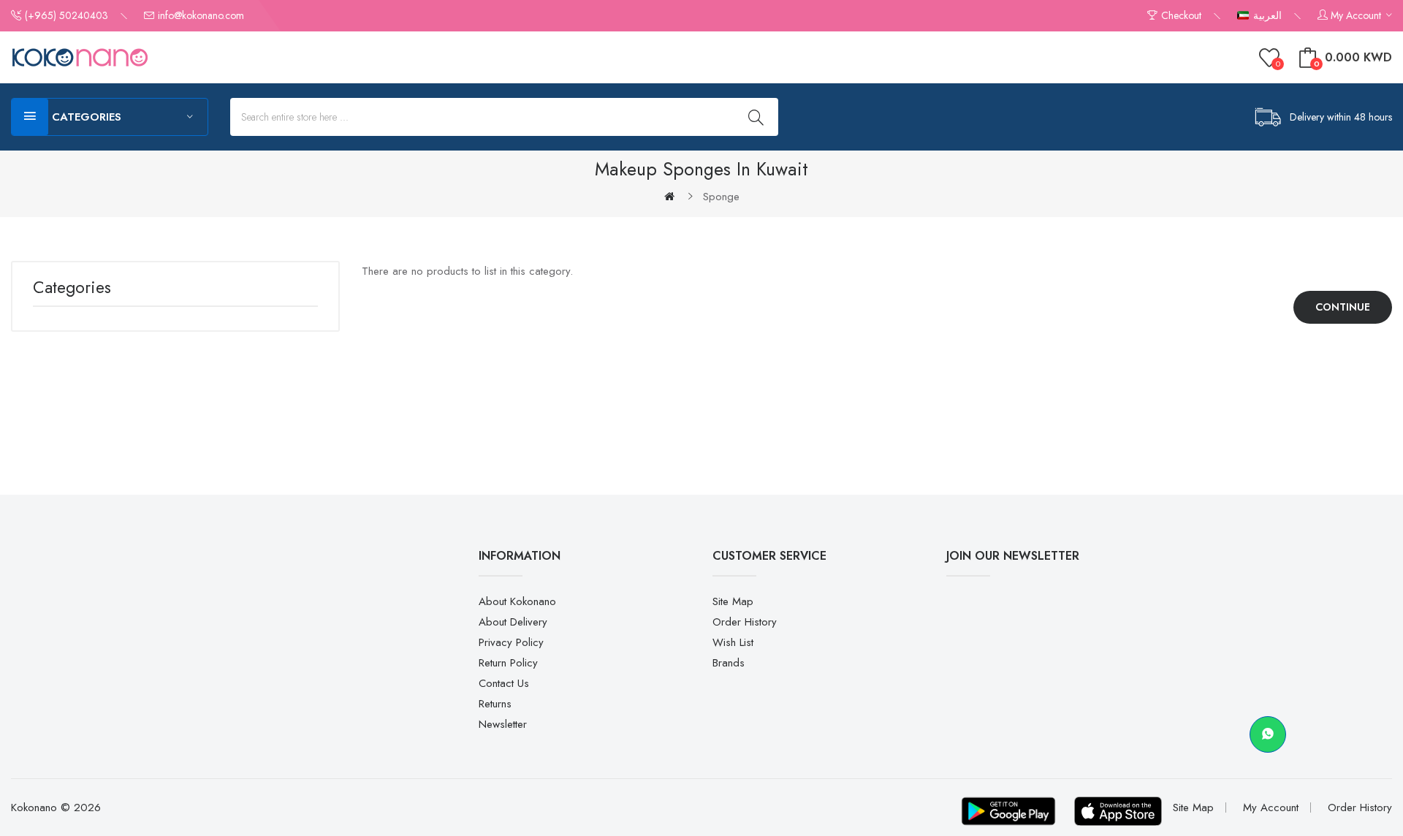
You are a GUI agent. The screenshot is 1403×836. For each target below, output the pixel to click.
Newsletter (503, 724)
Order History (744, 622)
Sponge (721, 197)
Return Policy (508, 663)
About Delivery (513, 622)
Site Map (732, 601)
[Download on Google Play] (1008, 811)
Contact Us (504, 683)
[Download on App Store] (1118, 811)
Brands (728, 663)
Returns (495, 704)
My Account (1271, 807)
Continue (1342, 307)
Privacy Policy (511, 642)
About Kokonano (517, 601)
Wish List (732, 642)
